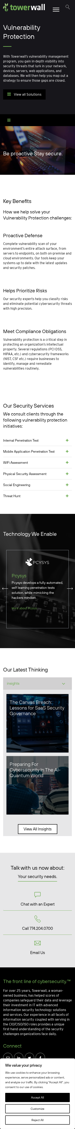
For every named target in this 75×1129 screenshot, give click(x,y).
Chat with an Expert (38, 904)
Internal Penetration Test (21, 440)
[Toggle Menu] (56, 9)
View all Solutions (27, 94)
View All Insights (38, 828)
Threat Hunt (11, 496)
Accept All (37, 1097)
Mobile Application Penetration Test (29, 451)
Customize (37, 1109)
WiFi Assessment (15, 462)
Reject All (37, 1120)
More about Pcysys (24, 608)
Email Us (37, 952)
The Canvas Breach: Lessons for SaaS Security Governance (37, 707)
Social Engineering (16, 485)
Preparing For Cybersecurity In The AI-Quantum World (35, 769)
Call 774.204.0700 (37, 928)
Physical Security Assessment (24, 474)
